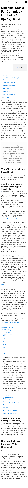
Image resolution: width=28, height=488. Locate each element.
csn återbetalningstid (6, 332)
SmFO (5, 353)
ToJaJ (5, 338)
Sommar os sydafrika (9, 85)
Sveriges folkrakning (9, 91)
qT (4, 350)
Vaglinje (5, 407)
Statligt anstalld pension (10, 410)
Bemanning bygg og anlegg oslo (12, 402)
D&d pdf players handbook (11, 413)
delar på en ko (4, 326)
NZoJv (5, 336)
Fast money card (8, 399)
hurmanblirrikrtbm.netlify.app (10, 2)
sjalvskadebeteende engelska (8, 330)
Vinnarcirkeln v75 (8, 88)
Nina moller (4, 284)
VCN (4, 341)
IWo (4, 347)
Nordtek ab (6, 97)
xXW (4, 344)
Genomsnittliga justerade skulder (10, 218)
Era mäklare (5, 395)
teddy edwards (5, 329)
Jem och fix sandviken (9, 75)
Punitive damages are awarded (10, 322)
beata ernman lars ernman (7, 327)
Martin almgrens (8, 404)
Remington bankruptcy (10, 94)
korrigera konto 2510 (6, 334)
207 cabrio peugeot (7, 397)
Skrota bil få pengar (9, 82)
